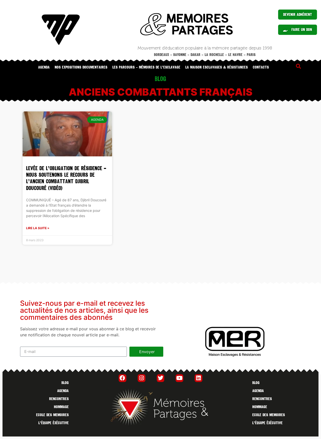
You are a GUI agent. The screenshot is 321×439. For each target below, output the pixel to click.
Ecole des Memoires (52, 415)
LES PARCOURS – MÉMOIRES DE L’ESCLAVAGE (146, 67)
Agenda (44, 67)
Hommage (61, 407)
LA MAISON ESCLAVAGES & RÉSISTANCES (216, 67)
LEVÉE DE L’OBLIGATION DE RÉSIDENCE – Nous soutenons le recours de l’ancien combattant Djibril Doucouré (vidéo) (66, 178)
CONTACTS (261, 67)
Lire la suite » (37, 228)
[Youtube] (179, 378)
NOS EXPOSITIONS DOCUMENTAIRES (81, 67)
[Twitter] (161, 378)
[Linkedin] (198, 378)
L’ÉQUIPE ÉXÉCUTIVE (53, 423)
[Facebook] (122, 378)
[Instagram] (141, 378)
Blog (65, 383)
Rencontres (59, 399)
